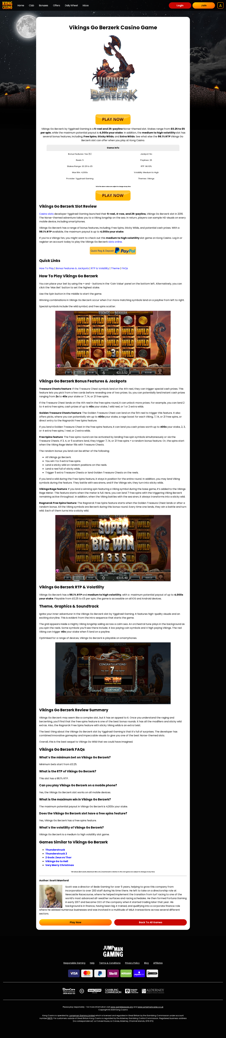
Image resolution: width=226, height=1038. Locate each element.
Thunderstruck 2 (56, 853)
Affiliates (158, 962)
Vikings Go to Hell (56, 861)
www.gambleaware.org (122, 1007)
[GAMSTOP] (94, 991)
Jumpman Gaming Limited (82, 1015)
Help (92, 962)
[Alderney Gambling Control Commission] (153, 991)
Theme (115, 268)
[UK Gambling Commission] (113, 991)
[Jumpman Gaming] (113, 956)
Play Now (75, 922)
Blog (146, 962)
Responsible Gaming (74, 962)
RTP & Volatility (100, 268)
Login (180, 5)
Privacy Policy (132, 962)
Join (203, 5)
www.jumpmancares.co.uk (150, 1007)
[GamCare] (69, 991)
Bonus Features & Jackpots (72, 268)
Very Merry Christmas (59, 865)
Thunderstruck (55, 850)
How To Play (46, 268)
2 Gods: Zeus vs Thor (58, 857)
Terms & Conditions (110, 962)
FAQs (125, 268)
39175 (50, 1018)
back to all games (150, 922)
